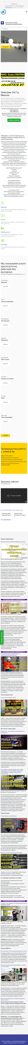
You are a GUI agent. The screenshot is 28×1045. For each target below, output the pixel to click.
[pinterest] (12, 4)
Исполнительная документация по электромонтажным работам (10, 654)
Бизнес (3, 219)
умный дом (8, 872)
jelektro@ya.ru (10, 7)
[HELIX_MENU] (26, 12)
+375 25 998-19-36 (20, 6)
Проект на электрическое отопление (11, 601)
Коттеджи (4, 244)
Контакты (17, 47)
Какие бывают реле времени (8, 816)
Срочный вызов (7, 510)
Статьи (5, 435)
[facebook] (11, 4)
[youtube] (14, 4)
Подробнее (5, 286)
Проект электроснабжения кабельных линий (13, 541)
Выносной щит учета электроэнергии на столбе (14, 951)
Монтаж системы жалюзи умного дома (11, 852)
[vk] (16, 4)
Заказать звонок (14, 120)
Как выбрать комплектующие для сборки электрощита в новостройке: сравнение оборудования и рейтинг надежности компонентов (12, 772)
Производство (5, 232)
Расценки (5, 47)
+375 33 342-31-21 (10, 6)
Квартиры (4, 207)
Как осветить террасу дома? (8, 697)
